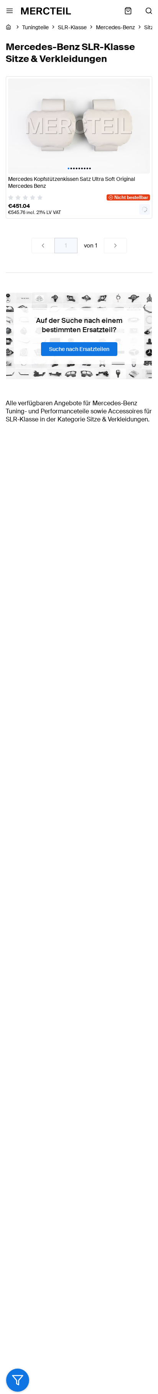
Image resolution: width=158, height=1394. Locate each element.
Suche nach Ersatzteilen (79, 349)
